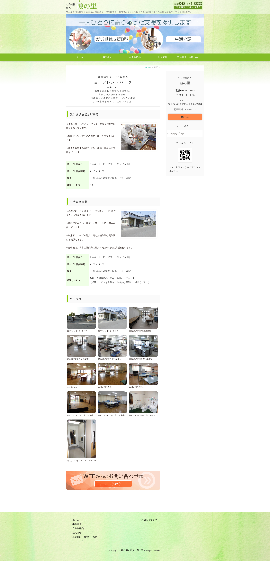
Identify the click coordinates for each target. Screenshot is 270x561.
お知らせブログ (176, 133)
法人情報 (162, 57)
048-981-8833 (187, 90)
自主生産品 (135, 57)
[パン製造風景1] (138, 152)
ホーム (79, 57)
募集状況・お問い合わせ (190, 57)
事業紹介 (107, 57)
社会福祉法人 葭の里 (132, 550)
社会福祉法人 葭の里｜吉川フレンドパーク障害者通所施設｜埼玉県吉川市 (81, 5)
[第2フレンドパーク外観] (138, 239)
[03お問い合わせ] (113, 491)
